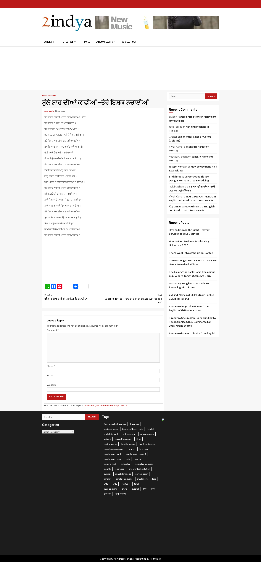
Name (51, 366)
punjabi (107, 473)
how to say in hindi (112, 454)
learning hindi (110, 464)
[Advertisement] (130, 69)
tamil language (110, 488)
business (134, 424)
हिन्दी (153, 488)
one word (119, 469)
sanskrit (107, 478)
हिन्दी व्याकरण (121, 493)
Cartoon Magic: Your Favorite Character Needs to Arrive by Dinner (193, 262)
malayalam (125, 464)
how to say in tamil (112, 459)
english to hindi (111, 434)
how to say (144, 449)
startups (125, 483)
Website (51, 384)
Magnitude (140, 558)
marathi (107, 469)
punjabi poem (141, 473)
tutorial (135, 488)
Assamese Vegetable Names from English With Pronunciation (189, 308)
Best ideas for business (115, 424)
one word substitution (139, 469)
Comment (53, 330)
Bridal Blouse (176, 176)
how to (131, 449)
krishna (138, 459)
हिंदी (144, 488)
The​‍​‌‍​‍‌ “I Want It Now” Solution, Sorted (191, 252)
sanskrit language (124, 478)
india (128, 459)
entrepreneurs (147, 434)
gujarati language (123, 439)
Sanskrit (49, 42)
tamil (136, 483)
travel (124, 488)
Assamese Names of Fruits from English (192, 333)
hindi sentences (147, 444)
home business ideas (113, 449)
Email (50, 375)
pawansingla (49, 111)
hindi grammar (110, 444)
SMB (106, 483)
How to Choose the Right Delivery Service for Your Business (189, 231)
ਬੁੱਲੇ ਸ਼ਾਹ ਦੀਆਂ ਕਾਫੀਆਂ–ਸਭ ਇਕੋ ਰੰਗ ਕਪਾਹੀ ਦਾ (65, 297)
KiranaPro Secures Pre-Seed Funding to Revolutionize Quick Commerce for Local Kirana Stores (192, 321)
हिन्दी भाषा (107, 493)
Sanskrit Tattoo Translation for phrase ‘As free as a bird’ (133, 299)
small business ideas (146, 478)
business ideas (111, 429)
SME (115, 483)
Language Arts (104, 42)
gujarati (107, 439)
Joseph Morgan (178, 166)
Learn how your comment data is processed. (106, 405)
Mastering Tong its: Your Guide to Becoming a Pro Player (189, 285)
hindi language (128, 444)
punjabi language (123, 473)
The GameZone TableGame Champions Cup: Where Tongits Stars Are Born (192, 273)
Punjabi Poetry (49, 95)
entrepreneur (129, 434)
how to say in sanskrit (136, 454)
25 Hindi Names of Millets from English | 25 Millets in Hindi (192, 296)
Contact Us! (128, 42)
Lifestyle (68, 42)
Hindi (138, 439)
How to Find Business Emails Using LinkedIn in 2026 (189, 243)
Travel (86, 42)
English (151, 429)
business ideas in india (132, 429)
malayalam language (144, 464)
